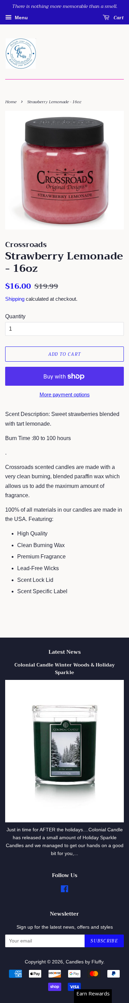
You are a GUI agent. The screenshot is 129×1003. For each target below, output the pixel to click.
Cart (118, 17)
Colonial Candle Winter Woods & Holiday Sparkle (64, 668)
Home (11, 101)
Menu (20, 17)
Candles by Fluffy (84, 961)
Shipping (14, 299)
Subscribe (104, 941)
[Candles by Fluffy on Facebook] (64, 890)
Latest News (65, 652)
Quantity (15, 316)
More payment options (65, 394)
